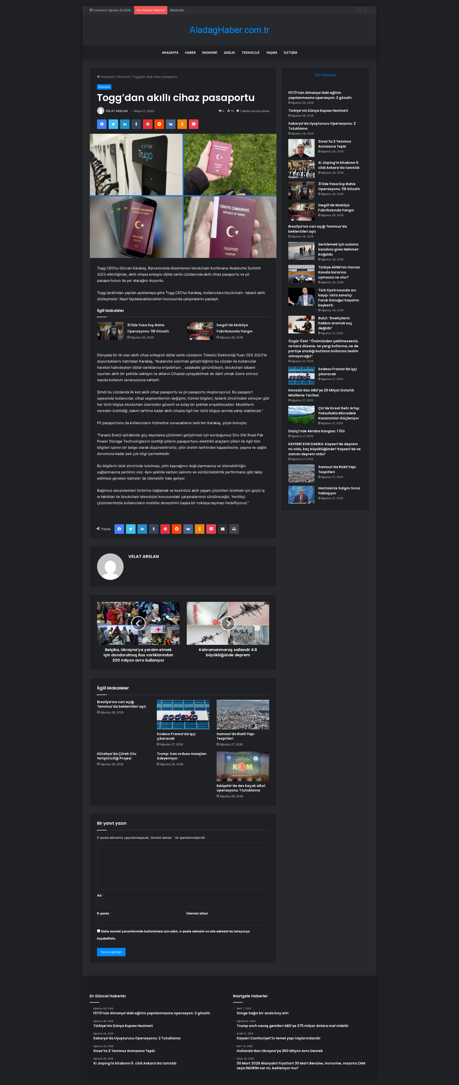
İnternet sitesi (197, 913)
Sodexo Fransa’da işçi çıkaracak (176, 736)
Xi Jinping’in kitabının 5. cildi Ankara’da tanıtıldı (339, 165)
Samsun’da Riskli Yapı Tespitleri (235, 736)
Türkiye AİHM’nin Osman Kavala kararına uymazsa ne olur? (339, 272)
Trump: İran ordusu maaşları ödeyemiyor (182, 756)
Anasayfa (170, 52)
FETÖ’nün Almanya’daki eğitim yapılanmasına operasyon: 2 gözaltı (320, 95)
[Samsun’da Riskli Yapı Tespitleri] (243, 714)
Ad (100, 895)
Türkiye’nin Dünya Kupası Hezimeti (318, 110)
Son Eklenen (325, 75)
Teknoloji (250, 52)
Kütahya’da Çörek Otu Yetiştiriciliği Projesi (116, 756)
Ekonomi (209, 52)
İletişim (290, 52)
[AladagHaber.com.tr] (229, 30)
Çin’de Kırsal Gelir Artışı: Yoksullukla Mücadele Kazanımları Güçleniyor (339, 413)
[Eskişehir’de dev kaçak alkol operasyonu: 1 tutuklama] (243, 766)
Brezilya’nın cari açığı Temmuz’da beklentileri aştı (121, 704)
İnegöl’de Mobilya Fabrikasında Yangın (336, 208)
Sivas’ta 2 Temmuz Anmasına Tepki (334, 144)
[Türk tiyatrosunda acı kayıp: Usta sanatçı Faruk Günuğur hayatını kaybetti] (301, 297)
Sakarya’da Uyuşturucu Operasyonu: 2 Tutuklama (206, 10)
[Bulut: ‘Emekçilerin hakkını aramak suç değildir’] (301, 324)
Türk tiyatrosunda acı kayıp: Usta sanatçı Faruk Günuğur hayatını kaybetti (338, 298)
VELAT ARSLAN (117, 111)
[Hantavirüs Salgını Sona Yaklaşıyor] (301, 495)
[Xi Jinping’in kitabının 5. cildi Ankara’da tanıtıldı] (301, 169)
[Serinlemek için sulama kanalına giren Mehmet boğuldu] (301, 251)
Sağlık (229, 52)
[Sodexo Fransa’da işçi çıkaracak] (183, 714)
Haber (190, 52)
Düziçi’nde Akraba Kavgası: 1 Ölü (316, 431)
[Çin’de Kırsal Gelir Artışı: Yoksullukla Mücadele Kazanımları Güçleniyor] (301, 415)
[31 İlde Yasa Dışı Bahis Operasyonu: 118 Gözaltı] (110, 331)
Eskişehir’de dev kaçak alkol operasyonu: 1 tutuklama (241, 788)
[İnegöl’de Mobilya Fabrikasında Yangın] (200, 331)
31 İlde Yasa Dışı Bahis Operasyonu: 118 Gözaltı (339, 186)
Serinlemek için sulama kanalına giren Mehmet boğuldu (338, 249)
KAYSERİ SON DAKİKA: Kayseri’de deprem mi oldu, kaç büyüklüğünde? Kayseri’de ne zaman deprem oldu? (324, 449)
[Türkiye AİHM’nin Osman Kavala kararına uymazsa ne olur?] (301, 274)
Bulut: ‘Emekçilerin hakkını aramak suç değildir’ (335, 323)
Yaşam (271, 52)
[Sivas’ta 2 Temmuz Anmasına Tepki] (301, 148)
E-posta (104, 913)
